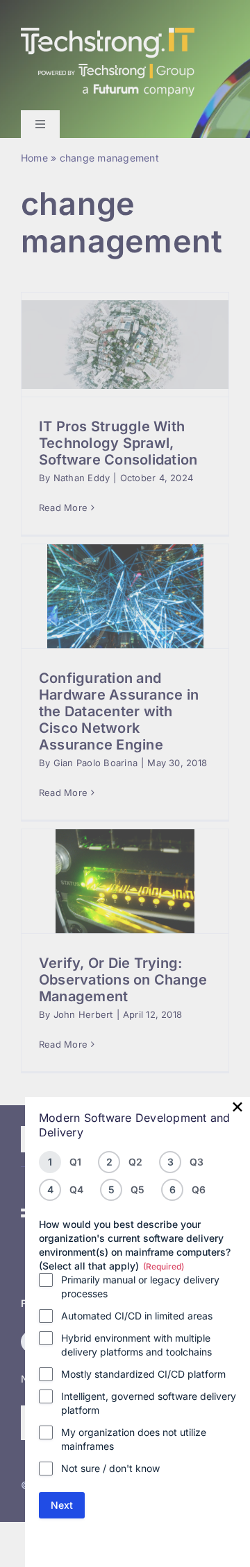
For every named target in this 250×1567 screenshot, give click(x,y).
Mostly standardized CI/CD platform (143, 1374)
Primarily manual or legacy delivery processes (140, 1286)
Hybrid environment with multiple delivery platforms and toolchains (136, 1345)
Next (62, 1505)
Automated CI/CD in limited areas (136, 1316)
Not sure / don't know (110, 1468)
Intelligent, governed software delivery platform (148, 1403)
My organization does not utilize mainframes (133, 1439)
